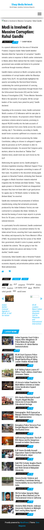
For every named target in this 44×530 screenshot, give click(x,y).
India (4, 288)
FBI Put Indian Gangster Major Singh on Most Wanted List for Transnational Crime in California (28, 495)
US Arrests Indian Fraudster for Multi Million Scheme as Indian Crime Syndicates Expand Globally (27, 385)
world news (21, 291)
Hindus (38, 285)
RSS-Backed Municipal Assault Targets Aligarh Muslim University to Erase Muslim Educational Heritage (27, 400)
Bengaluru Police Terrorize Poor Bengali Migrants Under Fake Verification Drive (28, 427)
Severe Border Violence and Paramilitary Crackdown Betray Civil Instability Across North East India (28, 481)
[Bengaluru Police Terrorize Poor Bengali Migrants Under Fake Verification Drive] (7, 428)
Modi (30, 288)
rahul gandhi (6, 291)
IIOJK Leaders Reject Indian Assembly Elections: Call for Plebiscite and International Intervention (37, 314)
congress (21, 285)
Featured (16, 279)
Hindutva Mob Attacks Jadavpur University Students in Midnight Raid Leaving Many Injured (28, 508)
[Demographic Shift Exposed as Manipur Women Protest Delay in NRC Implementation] (7, 415)
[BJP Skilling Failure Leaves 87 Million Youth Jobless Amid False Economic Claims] (7, 373)
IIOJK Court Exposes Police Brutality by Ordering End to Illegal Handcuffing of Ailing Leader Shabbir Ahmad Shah (26, 358)
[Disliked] (10, 271)
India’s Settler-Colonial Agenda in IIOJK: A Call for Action (6, 310)
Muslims (36, 288)
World (25, 279)
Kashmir (10, 288)
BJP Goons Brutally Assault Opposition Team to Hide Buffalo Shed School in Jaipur (28, 452)
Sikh (14, 291)
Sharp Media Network (22, 4)
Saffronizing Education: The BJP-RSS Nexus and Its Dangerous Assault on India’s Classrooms (28, 440)
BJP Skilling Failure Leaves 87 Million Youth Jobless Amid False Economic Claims (28, 372)
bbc (11, 285)
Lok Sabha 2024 (21, 288)
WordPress (24, 522)
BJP (15, 284)
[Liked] (3, 271)
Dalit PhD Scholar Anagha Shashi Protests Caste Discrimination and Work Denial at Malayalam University (28, 466)
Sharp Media (27, 42)
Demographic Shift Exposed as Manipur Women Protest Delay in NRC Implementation (28, 414)
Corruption (30, 284)
